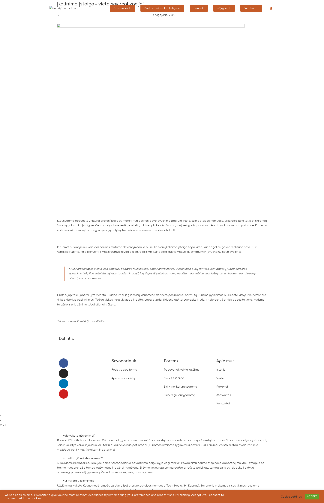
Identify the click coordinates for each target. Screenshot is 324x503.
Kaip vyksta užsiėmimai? (79, 435)
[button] (165, 339)
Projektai (222, 386)
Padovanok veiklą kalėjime (181, 369)
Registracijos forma (124, 369)
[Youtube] (63, 394)
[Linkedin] (63, 383)
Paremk (171, 361)
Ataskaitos (223, 395)
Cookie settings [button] (291, 496)
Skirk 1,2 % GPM (174, 378)
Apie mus (225, 361)
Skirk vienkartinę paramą (180, 386)
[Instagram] (63, 373)
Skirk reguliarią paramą (179, 395)
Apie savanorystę (123, 378)
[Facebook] (63, 363)
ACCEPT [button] (312, 496)
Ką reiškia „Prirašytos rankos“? (83, 458)
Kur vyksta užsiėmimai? (78, 480)
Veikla (220, 378)
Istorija (221, 369)
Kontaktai (223, 403)
